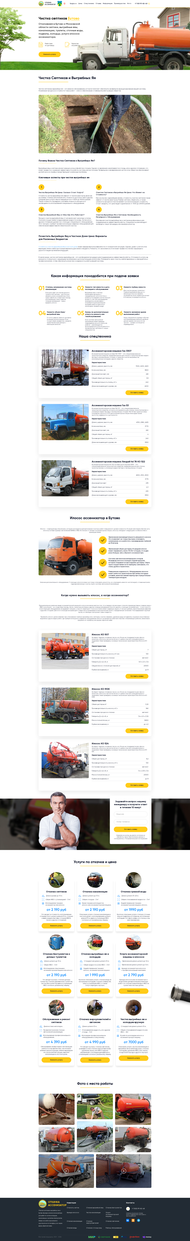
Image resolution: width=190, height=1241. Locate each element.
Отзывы (98, 3)
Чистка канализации (93, 1212)
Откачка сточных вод (94, 1228)
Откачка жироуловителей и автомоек (95, 1020)
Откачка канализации (95, 892)
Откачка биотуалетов (114, 1207)
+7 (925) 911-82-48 (138, 1208)
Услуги (72, 3)
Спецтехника (89, 3)
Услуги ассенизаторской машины (112, 1214)
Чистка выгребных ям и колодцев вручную (134, 1020)
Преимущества (120, 3)
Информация (107, 3)
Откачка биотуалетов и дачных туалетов (56, 955)
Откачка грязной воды (133, 892)
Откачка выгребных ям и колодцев (95, 955)
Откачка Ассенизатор (50, 3)
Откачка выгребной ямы (94, 1207)
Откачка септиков (56, 892)
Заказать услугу (49, 54)
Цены (80, 3)
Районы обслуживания (114, 1228)
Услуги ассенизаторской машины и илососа (134, 955)
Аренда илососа (73, 1212)
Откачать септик (73, 1207)
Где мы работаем (131, 1216)
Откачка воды (72, 1228)
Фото (129, 3)
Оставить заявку (136, 392)
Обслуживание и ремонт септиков (56, 1020)
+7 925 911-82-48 (141, 3)
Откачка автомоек (112, 1221)
